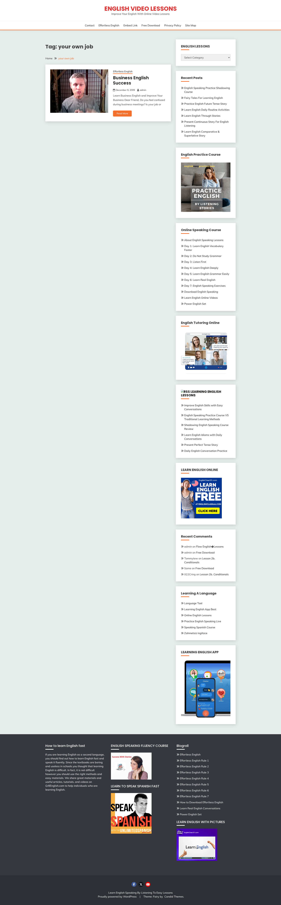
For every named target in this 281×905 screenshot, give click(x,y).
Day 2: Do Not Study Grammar (202, 256)
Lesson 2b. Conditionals (214, 574)
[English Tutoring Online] (205, 372)
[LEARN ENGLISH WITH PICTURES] (197, 859)
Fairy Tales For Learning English (203, 97)
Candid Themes (173, 896)
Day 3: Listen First (195, 261)
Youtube (148, 884)
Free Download (150, 25)
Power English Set (195, 303)
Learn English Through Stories (202, 115)
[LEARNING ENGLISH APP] (205, 717)
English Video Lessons (140, 8)
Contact (89, 25)
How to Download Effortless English (201, 802)
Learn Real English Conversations (200, 808)
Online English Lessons (198, 615)
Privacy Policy (172, 25)
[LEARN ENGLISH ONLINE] (201, 517)
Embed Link (130, 25)
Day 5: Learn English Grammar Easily (206, 273)
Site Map (190, 25)
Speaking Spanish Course (199, 627)
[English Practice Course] (205, 211)
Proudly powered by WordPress (117, 896)
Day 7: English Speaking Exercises (205, 285)
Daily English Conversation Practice (205, 450)
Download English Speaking (201, 291)
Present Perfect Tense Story (201, 444)
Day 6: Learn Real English (199, 279)
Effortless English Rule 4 (194, 778)
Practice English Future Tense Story (205, 103)
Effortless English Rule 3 (194, 772)
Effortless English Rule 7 (194, 796)
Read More (122, 113)
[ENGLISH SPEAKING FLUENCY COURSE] (131, 778)
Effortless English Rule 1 (194, 760)
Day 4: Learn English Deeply (201, 267)
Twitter (141, 884)
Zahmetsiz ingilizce (195, 633)
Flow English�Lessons (210, 546)
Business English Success (131, 80)
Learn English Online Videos (201, 297)
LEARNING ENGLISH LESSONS (201, 393)
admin (143, 90)
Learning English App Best (200, 609)
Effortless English (109, 25)
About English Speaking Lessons (203, 240)
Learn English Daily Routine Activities (206, 109)
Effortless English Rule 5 (194, 784)
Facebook (134, 884)
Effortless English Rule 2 (194, 766)
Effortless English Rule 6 (194, 790)
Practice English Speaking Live (202, 621)
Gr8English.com (54, 785)
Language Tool (193, 603)
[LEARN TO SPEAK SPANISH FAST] (131, 832)
